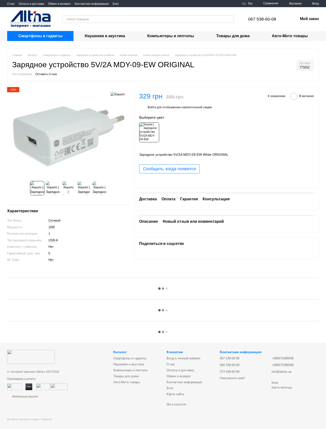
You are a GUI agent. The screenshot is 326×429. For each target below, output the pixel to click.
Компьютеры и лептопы (170, 36)
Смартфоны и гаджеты (40, 36)
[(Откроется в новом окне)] (14, 386)
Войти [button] (152, 107)
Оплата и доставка (31, 3)
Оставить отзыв (46, 74)
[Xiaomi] (117, 94)
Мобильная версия (24, 396)
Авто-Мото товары (290, 36)
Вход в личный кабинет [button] (183, 358)
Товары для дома (233, 36)
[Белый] (149, 132)
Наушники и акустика (105, 36)
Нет (51, 260)
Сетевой (54, 220)
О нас (11, 3)
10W (51, 227)
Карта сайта (175, 394)
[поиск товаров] (230, 19)
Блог (116, 3)
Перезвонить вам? (232, 378)
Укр (244, 3)
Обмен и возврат (59, 3)
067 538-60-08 (262, 19)
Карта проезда (282, 387)
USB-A (53, 240)
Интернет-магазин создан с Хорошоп (29, 419)
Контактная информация (92, 3)
